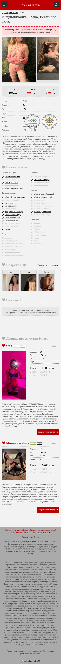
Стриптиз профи (40, 177)
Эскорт (8, 229)
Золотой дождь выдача (14, 244)
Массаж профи (40, 200)
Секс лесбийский (12, 185)
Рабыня (37, 229)
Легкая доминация (41, 235)
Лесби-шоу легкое (41, 185)
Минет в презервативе (14, 188)
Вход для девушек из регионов (42, 530)
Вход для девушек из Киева (16, 530)
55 (24, 117)
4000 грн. (13, 93)
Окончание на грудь (13, 214)
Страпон (8, 238)
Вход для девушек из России (23, 532)
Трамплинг (38, 244)
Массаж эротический (42, 212)
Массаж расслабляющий (44, 194)
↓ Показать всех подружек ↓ (47, 265)
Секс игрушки (10, 206)
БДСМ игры (39, 232)
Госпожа (37, 226)
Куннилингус (10, 203)
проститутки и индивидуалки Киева (32, 651)
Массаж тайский (40, 203)
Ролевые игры (10, 209)
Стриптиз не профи (41, 179)
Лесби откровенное (41, 182)
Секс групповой (11, 182)
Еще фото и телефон (48, 432)
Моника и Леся (17, 443)
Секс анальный (11, 179)
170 (24, 109)
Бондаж (37, 223)
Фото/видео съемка (12, 223)
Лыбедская (32, 126)
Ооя (9, 345)
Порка (36, 238)
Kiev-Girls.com (30, 4)
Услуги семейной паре (14, 212)
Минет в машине (12, 226)
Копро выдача (10, 249)
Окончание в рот (11, 220)
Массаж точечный (41, 209)
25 (24, 105)
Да (24, 122)
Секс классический (12, 177)
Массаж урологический (43, 206)
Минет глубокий (11, 200)
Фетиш (36, 241)
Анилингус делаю (12, 241)
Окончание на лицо (12, 217)
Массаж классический (43, 197)
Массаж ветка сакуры (42, 214)
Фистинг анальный (12, 252)
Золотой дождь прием (14, 246)
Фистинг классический (14, 255)
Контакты (47, 532)
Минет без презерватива (15, 197)
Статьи (38, 532)
